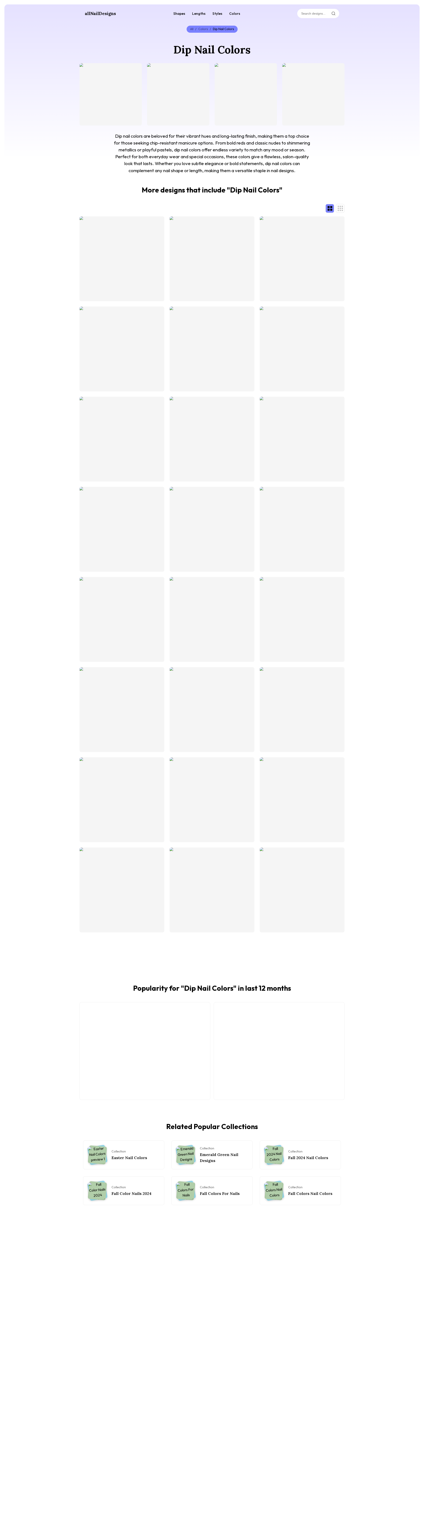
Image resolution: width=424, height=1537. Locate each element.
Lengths (198, 13)
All (191, 29)
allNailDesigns (100, 13)
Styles (217, 13)
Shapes (179, 13)
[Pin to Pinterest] (85, 68)
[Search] (333, 13)
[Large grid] (330, 208)
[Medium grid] (340, 208)
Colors (234, 13)
